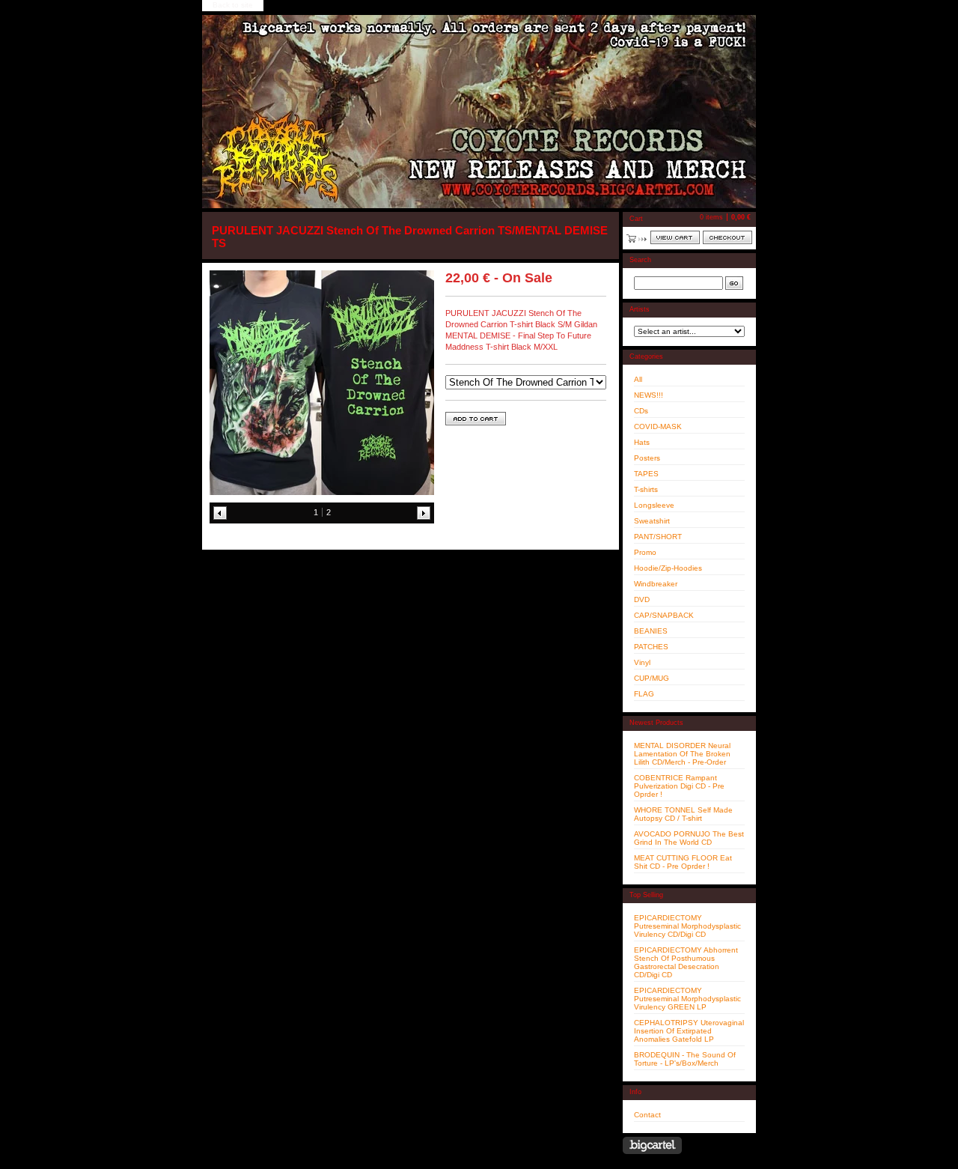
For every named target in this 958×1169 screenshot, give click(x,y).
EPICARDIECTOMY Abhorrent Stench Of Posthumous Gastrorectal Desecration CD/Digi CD (686, 962)
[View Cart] (675, 237)
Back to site (233, 5)
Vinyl (642, 662)
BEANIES (651, 631)
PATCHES (651, 647)
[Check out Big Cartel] (652, 1145)
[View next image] (423, 513)
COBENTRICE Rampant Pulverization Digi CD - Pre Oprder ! (679, 786)
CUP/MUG (651, 678)
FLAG (644, 694)
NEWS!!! (648, 395)
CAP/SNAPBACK (664, 615)
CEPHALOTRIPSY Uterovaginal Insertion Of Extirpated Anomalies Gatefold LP (689, 1030)
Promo (645, 552)
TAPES (646, 474)
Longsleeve (654, 505)
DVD (642, 599)
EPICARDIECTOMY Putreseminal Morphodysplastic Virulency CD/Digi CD (687, 926)
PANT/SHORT (658, 536)
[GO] (734, 283)
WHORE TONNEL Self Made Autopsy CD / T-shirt (683, 814)
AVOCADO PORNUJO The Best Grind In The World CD (689, 838)
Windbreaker (655, 584)
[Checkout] (727, 237)
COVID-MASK (658, 426)
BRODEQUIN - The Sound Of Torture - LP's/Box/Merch (685, 1059)
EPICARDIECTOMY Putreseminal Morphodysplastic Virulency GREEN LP (687, 998)
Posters (647, 458)
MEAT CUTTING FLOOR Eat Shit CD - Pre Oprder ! (683, 862)
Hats (642, 442)
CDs (641, 411)
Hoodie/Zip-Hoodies (668, 568)
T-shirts (646, 489)
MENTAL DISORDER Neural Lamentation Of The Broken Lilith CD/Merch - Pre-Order (682, 753)
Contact (647, 1115)
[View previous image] (220, 513)
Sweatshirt (652, 521)
